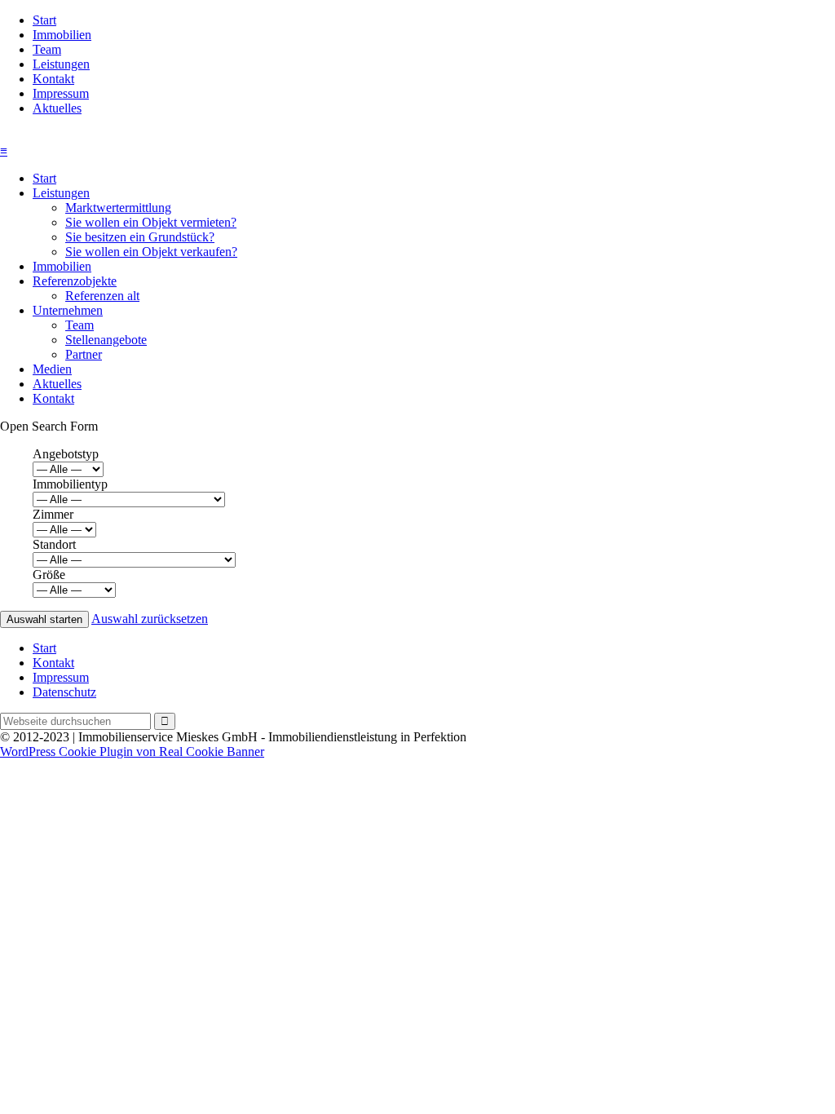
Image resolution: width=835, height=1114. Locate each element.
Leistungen (61, 64)
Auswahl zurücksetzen (149, 619)
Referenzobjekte (75, 281)
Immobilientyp (70, 484)
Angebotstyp (66, 454)
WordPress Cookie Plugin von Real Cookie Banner (132, 751)
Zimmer (53, 514)
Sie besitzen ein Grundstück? (139, 237)
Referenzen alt (102, 296)
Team (47, 49)
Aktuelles (57, 108)
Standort (54, 544)
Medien (52, 369)
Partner (83, 354)
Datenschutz (64, 692)
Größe (49, 574)
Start (44, 20)
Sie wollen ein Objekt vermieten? (150, 222)
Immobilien (62, 35)
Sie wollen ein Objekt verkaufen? (151, 252)
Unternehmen (68, 310)
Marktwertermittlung (118, 207)
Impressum (61, 93)
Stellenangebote (106, 340)
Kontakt (53, 79)
